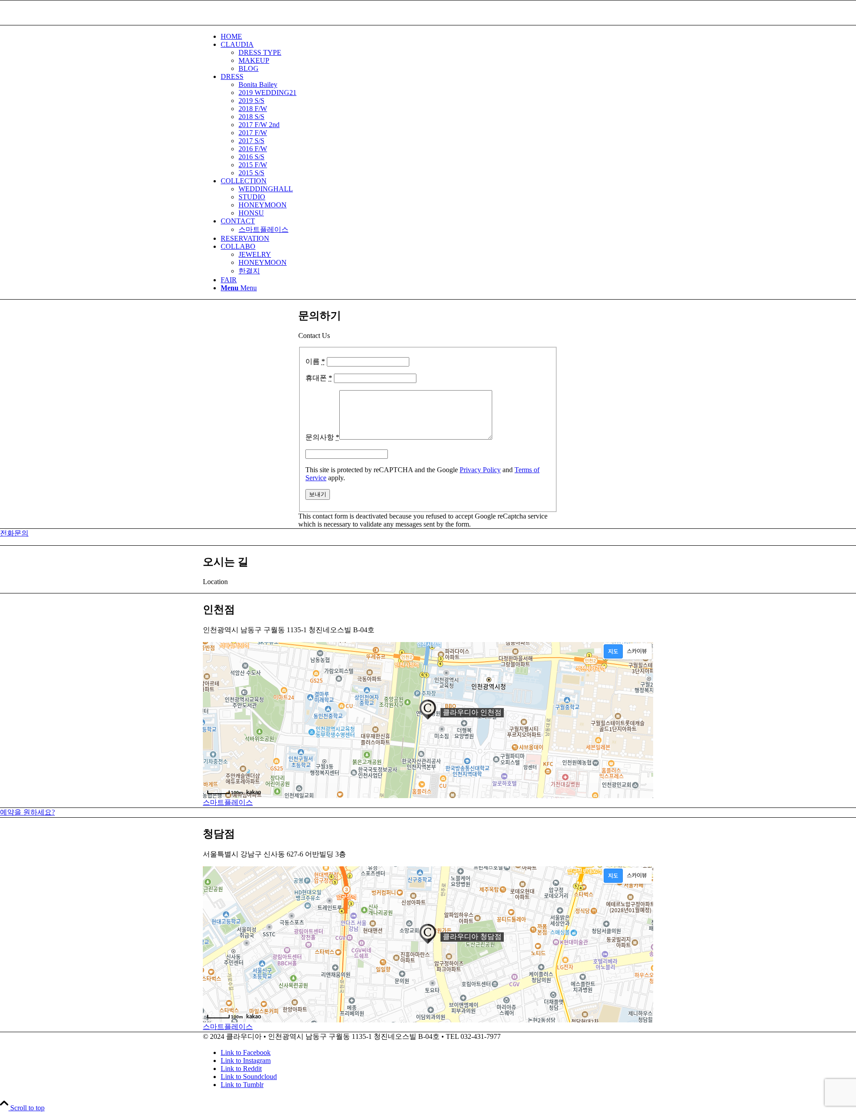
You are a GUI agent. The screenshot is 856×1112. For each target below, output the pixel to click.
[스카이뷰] (637, 651)
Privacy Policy (480, 470)
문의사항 (322, 437)
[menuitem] (437, 37)
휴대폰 (318, 378)
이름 (315, 361)
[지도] (613, 651)
